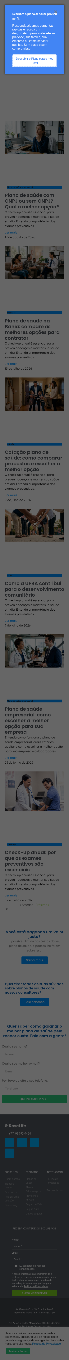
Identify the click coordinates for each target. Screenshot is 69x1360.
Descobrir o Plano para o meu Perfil (34, 60)
